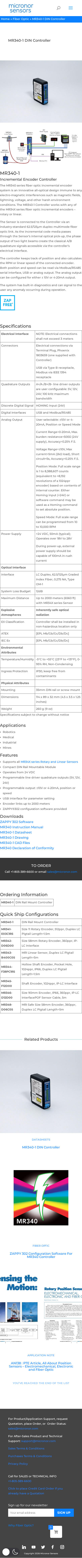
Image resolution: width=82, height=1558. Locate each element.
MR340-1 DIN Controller (41, 1147)
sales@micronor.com (62, 872)
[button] (11, 1552)
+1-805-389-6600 (19, 1481)
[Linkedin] (24, 1547)
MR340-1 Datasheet (16, 832)
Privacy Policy (18, 1464)
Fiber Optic (21, 19)
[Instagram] (62, 1547)
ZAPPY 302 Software (16, 822)
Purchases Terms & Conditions (30, 1456)
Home (5, 19)
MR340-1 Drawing (14, 838)
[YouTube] (33, 1547)
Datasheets (41, 1139)
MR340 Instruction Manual (21, 827)
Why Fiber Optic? (21, 1525)
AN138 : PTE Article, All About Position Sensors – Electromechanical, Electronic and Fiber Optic (41, 1366)
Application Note (41, 1355)
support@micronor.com (38, 1441)
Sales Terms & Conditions (26, 1448)
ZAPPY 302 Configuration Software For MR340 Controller (41, 1255)
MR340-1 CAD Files (15, 843)
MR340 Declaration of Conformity (27, 848)
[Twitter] (43, 1547)
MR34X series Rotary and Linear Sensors (49, 762)
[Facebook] (53, 1547)
